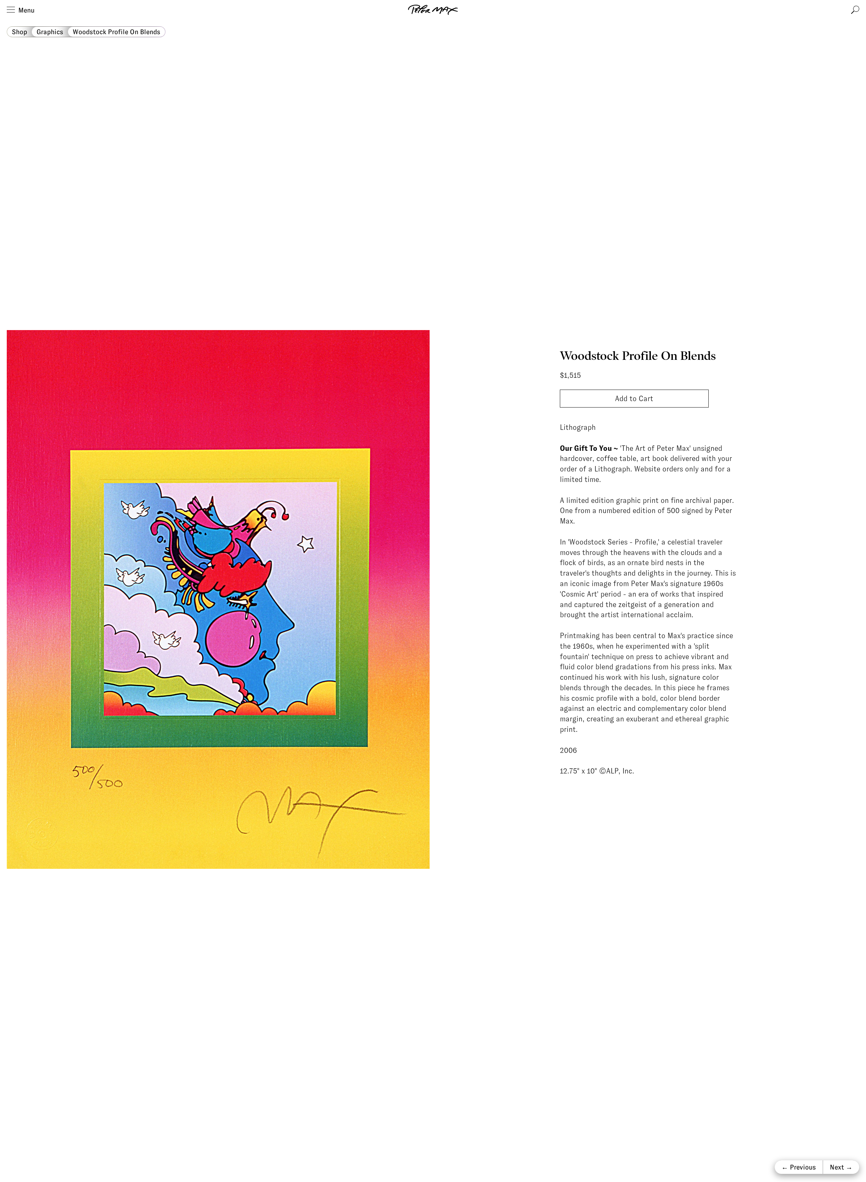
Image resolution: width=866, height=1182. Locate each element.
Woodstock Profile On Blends (116, 32)
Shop (19, 32)
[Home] (433, 10)
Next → (841, 1167)
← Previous (798, 1167)
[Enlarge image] (218, 599)
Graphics (50, 32)
